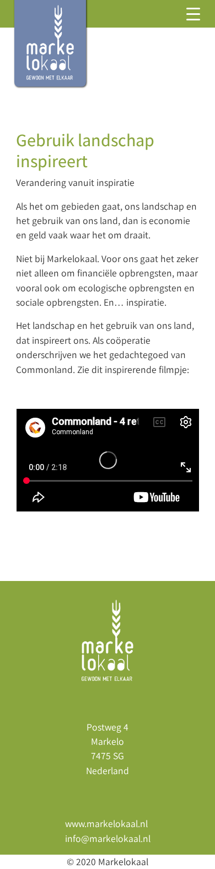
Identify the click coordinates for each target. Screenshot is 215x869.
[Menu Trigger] (193, 14)
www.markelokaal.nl (106, 823)
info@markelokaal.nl (107, 838)
